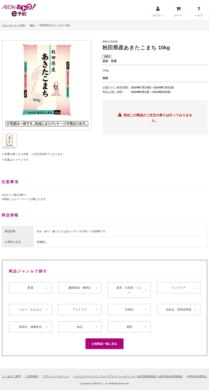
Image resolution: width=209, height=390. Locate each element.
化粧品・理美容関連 (178, 309)
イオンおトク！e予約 (13, 25)
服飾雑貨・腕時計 (79, 287)
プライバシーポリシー (56, 376)
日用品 (129, 309)
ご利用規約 (31, 376)
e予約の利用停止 (197, 376)
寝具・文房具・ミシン (129, 290)
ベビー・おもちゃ (30, 309)
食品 (32, 25)
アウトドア (80, 309)
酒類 (129, 326)
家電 (30, 287)
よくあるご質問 (11, 376)
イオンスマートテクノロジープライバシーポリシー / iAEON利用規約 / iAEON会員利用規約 (128, 376)
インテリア (178, 287)
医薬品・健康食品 (30, 326)
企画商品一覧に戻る (104, 343)
